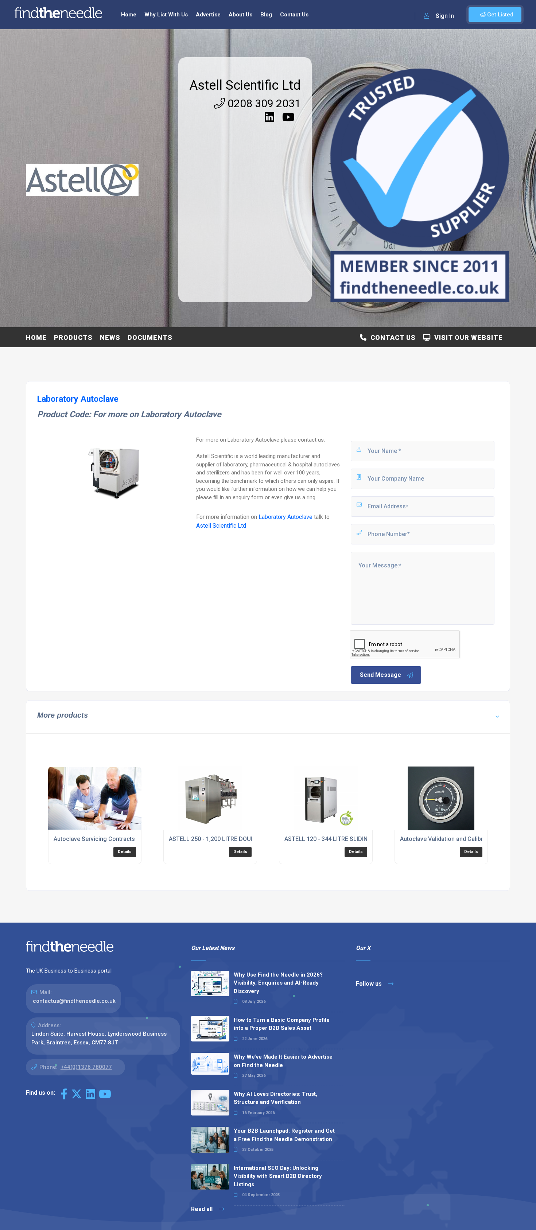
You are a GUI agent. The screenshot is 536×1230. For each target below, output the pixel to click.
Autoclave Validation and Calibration (448, 838)
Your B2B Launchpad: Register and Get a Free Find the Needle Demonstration (284, 1135)
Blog (266, 14)
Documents (150, 337)
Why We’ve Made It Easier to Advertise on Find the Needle (283, 1061)
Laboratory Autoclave (285, 516)
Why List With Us (166, 14)
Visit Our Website (467, 337)
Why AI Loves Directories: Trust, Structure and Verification (275, 1098)
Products (73, 337)
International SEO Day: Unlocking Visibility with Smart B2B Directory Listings (278, 1176)
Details (125, 851)
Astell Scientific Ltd (245, 85)
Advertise (208, 14)
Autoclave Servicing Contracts (94, 838)
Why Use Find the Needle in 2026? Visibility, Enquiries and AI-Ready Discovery (278, 982)
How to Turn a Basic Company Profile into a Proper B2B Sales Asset (282, 1024)
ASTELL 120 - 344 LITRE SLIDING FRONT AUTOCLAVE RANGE (365, 838)
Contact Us (294, 14)
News (110, 337)
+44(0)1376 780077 (86, 1067)
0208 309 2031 (263, 103)
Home (128, 14)
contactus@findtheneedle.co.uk (74, 1001)
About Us (240, 14)
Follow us (369, 983)
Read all (202, 1209)
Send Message (380, 674)
